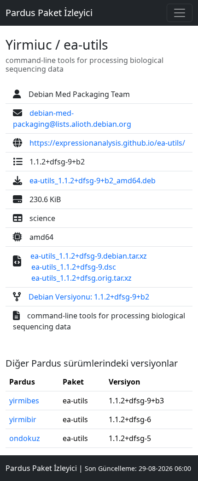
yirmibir (22, 419)
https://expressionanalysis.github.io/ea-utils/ (107, 143)
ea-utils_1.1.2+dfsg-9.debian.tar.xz (88, 256)
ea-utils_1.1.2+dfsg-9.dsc (73, 267)
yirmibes (24, 401)
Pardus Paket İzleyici (49, 12)
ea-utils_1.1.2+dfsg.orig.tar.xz (81, 278)
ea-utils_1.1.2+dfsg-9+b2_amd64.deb (92, 180)
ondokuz (24, 438)
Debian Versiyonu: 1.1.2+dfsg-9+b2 (89, 297)
